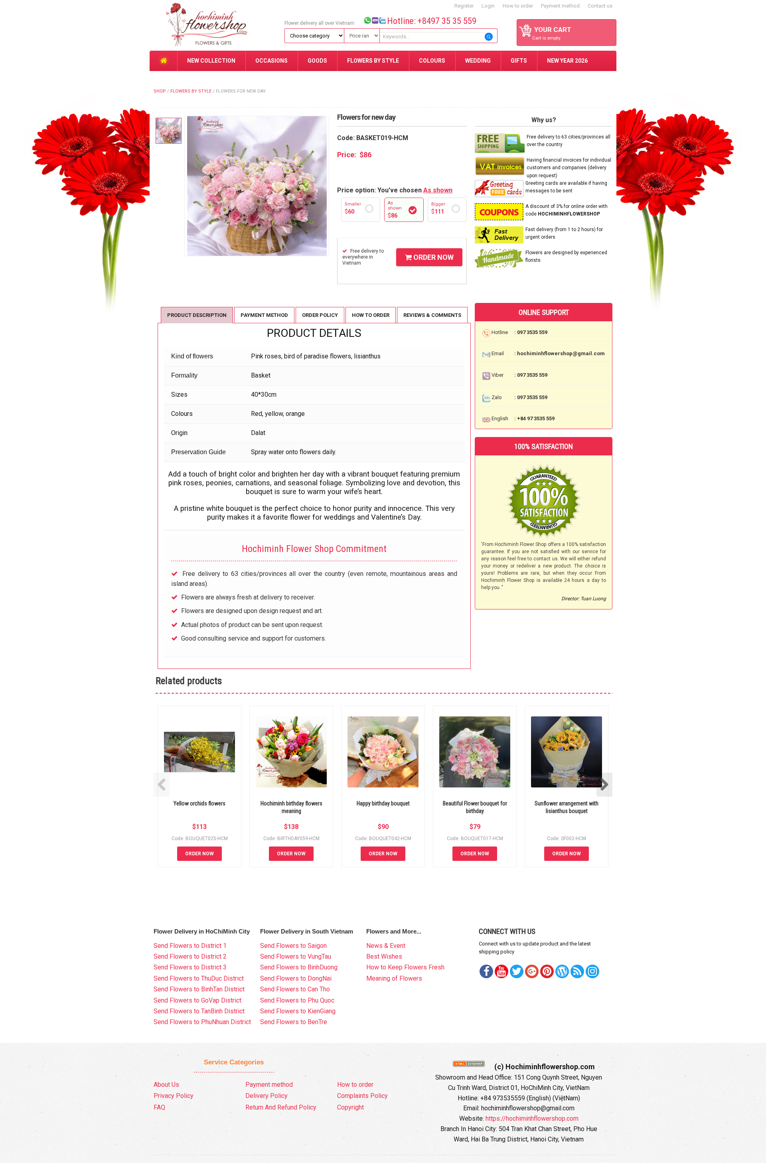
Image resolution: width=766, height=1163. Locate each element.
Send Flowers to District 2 (190, 956)
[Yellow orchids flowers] (199, 751)
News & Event (385, 945)
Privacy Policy (173, 1096)
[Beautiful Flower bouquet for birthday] (474, 751)
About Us (166, 1084)
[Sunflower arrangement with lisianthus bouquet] (566, 751)
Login (488, 6)
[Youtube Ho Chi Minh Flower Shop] (501, 971)
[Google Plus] (532, 971)
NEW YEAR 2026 (567, 60)
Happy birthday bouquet (383, 803)
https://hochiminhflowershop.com (532, 1118)
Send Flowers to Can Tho (295, 989)
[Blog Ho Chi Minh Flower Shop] (562, 971)
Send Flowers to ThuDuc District (199, 978)
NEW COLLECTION (211, 60)
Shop (160, 91)
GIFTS (519, 60)
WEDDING (478, 60)
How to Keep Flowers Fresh (405, 967)
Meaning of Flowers (394, 978)
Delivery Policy (266, 1096)
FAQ (159, 1107)
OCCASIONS (271, 60)
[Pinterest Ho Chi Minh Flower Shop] (547, 971)
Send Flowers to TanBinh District (199, 1011)
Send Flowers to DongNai (296, 978)
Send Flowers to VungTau (295, 956)
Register (464, 6)
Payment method (560, 6)
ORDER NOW (433, 257)
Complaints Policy (362, 1096)
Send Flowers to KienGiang (298, 1011)
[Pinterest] (516, 971)
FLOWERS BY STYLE (373, 60)
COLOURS (432, 60)
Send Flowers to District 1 (190, 945)
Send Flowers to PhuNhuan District (202, 1022)
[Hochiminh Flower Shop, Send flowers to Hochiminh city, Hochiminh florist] (216, 25)
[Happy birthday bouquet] (383, 751)
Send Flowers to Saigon (293, 945)
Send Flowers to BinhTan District (199, 989)
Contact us (600, 6)
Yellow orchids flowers (199, 803)
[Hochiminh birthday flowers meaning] (291, 751)
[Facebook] (486, 971)
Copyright (350, 1107)
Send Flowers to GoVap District (197, 1000)
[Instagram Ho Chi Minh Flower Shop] (592, 971)
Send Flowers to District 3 (190, 967)
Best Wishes (384, 956)
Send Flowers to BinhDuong (299, 967)
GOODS (317, 60)
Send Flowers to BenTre (293, 1022)
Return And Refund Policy (280, 1107)
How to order (518, 6)
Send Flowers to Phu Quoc (297, 1000)
